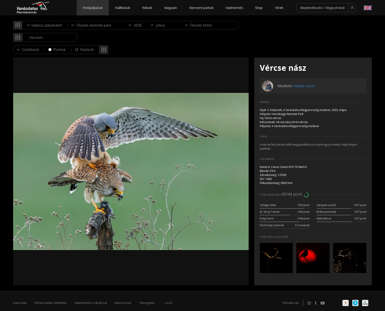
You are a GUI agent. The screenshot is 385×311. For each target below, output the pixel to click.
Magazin (170, 7)
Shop (259, 7)
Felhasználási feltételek (50, 303)
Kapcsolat (20, 303)
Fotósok (87, 49)
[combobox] (45, 25)
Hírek (279, 7)
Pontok (59, 49)
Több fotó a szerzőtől (274, 237)
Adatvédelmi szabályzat (90, 303)
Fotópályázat (93, 7)
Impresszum (123, 303)
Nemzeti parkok (201, 7)
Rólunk (147, 7)
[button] (326, 8)
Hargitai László (303, 86)
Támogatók (146, 303)
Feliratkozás (291, 303)
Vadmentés (234, 7)
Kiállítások (122, 7)
